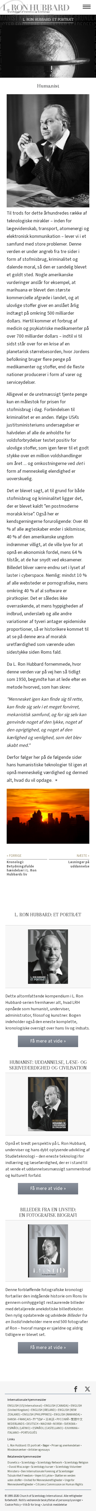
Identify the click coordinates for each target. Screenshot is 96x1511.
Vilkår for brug (31, 1505)
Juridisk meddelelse (54, 1505)
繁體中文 (77, 1419)
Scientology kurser (42, 1467)
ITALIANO (13, 1433)
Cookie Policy (13, 1505)
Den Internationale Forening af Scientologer (47, 1471)
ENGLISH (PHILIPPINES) (37, 1415)
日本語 (50, 1419)
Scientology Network (49, 1463)
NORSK (57, 1424)
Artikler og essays (39, 1450)
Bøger (46, 1445)
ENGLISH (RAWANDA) (67, 1415)
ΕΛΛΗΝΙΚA (71, 1428)
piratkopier (17, 598)
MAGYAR (46, 1424)
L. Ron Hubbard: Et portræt (24, 1445)
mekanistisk (18, 714)
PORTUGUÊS (29, 1433)
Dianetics (13, 1463)
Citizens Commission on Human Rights (59, 1484)
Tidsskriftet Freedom (20, 1476)
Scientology (28, 1463)
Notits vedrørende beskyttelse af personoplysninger (50, 1500)
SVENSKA (69, 1424)
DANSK (11, 1419)
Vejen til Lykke (44, 1476)
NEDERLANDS (15, 1424)
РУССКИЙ (63, 1419)
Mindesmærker (16, 1450)
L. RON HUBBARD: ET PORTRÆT (48, 20)
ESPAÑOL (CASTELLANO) (48, 1428)
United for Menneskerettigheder (43, 1480)
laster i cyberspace (25, 575)
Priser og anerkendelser (65, 1445)
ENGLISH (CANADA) (56, 1406)
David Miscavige (19, 1467)
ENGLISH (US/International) (24, 1406)
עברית (38, 1419)
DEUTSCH (32, 1424)
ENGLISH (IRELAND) (43, 1410)
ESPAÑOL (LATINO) (18, 1428)
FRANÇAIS (24, 1419)
